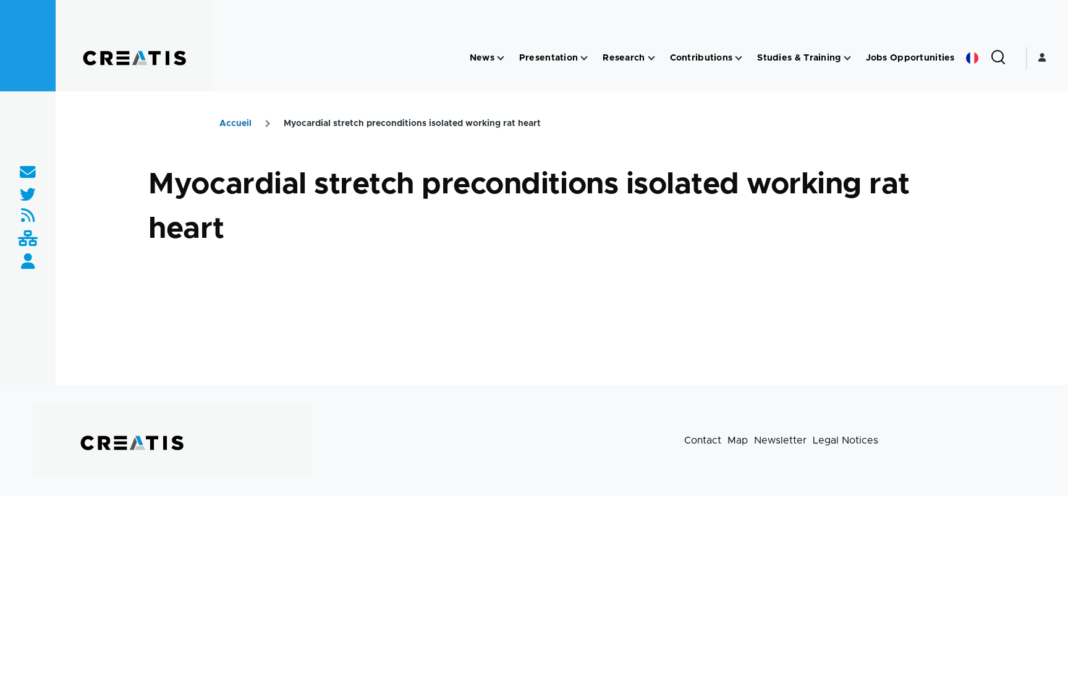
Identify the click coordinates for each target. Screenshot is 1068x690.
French (972, 58)
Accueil (235, 123)
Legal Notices (845, 440)
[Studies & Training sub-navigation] (847, 58)
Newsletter (780, 440)
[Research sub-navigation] (651, 58)
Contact (702, 440)
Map (737, 440)
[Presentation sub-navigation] (584, 58)
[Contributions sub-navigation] (738, 58)
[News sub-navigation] (500, 58)
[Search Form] (998, 58)
